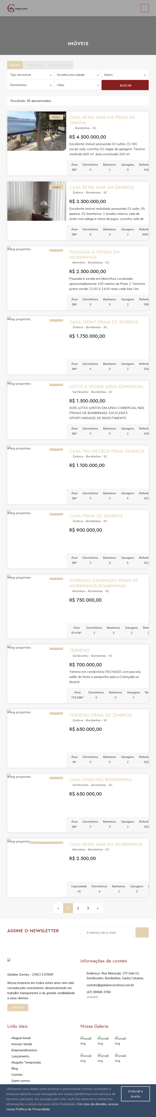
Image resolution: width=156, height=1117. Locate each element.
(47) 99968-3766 (99, 992)
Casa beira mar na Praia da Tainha (102, 120)
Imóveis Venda (21, 1044)
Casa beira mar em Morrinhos (105, 844)
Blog (14, 1068)
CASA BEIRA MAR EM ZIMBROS (101, 187)
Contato (17, 1075)
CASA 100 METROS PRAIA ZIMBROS (106, 451)
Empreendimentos (24, 1050)
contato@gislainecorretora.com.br (110, 985)
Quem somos (20, 1081)
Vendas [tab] (15, 65)
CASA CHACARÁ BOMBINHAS (100, 779)
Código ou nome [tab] (59, 65)
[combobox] (31, 74)
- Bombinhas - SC (84, 128)
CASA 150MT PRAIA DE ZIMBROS (103, 322)
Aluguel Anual (20, 1038)
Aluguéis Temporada (26, 1062)
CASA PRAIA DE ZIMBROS (96, 516)
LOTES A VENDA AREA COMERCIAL (106, 386)
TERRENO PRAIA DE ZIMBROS (100, 715)
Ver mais (18, 1007)
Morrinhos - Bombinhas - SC (91, 262)
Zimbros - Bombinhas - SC (90, 192)
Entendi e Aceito (135, 1093)
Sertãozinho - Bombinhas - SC (93, 392)
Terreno (79, 650)
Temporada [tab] (34, 65)
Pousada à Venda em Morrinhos (94, 254)
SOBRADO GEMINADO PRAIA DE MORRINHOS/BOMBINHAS (103, 583)
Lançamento (20, 1056)
